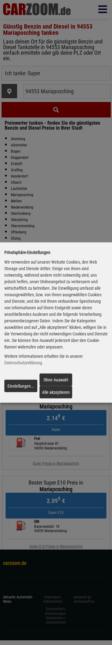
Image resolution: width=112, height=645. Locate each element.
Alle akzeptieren (56, 392)
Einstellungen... (21, 386)
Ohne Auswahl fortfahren (56, 381)
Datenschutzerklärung (23, 362)
